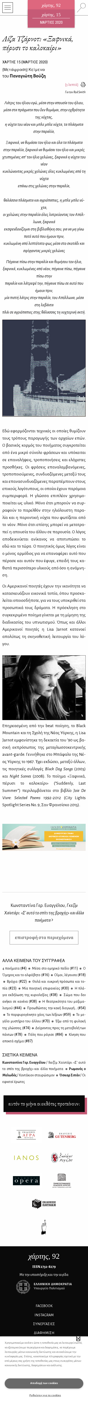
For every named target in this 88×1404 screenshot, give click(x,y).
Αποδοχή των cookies (44, 1383)
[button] (78, 1338)
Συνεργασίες (44, 1324)
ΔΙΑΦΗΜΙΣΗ (44, 1333)
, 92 (44, 1256)
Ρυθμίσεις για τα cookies (45, 1395)
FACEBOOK (44, 1306)
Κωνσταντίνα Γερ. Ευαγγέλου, (44, 912)
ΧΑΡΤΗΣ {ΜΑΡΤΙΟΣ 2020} (25, 62)
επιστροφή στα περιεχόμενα (44, 937)
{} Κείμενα (23, 69)
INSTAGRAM (44, 1315)
